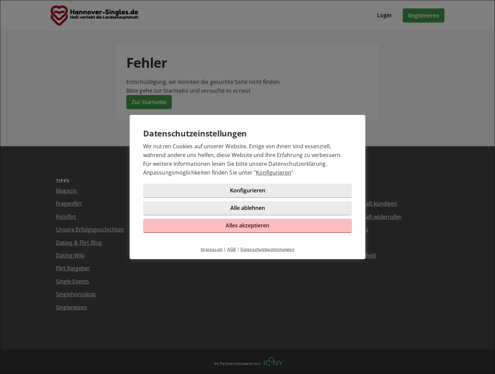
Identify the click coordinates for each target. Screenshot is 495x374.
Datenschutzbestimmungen (267, 249)
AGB (231, 249)
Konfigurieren (273, 172)
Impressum (212, 249)
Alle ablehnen (247, 208)
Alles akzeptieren (247, 225)
